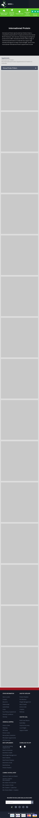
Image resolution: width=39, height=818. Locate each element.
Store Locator (6, 697)
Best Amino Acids (7, 762)
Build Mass (22, 723)
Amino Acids (23, 707)
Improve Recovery (24, 725)
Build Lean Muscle (25, 720)
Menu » (10, 4)
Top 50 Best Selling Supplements (8, 747)
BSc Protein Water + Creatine (10, 790)
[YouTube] (20, 807)
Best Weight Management (10, 755)
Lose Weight (23, 728)
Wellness (22, 712)
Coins (4, 709)
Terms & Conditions (8, 714)
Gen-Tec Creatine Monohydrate (7, 779)
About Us (5, 702)
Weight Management (25, 702)
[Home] (4, 4)
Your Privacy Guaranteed (9, 712)
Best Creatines (6, 757)
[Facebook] (16, 807)
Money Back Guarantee (9, 735)
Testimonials (6, 704)
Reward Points (19, 13)
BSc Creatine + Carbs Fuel (9, 787)
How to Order (6, 725)
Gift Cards (5, 730)
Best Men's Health (7, 752)
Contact (5, 699)
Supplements (5, 58)
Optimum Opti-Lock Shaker (10, 776)
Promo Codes (6, 733)
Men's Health (23, 704)
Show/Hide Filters (10, 68)
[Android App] (25, 747)
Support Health (24, 730)
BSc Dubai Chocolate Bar (9, 782)
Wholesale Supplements (9, 738)
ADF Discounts (6, 740)
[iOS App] (21, 747)
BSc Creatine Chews (8, 785)
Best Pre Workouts (7, 750)
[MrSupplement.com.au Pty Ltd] (12, 807)
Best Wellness (6, 765)
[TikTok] (27, 807)
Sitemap (5, 717)
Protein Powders (24, 697)
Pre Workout (23, 699)
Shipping (5, 728)
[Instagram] (23, 807)
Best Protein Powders (8, 760)
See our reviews (35, 14)
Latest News (6, 707)
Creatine (22, 709)
